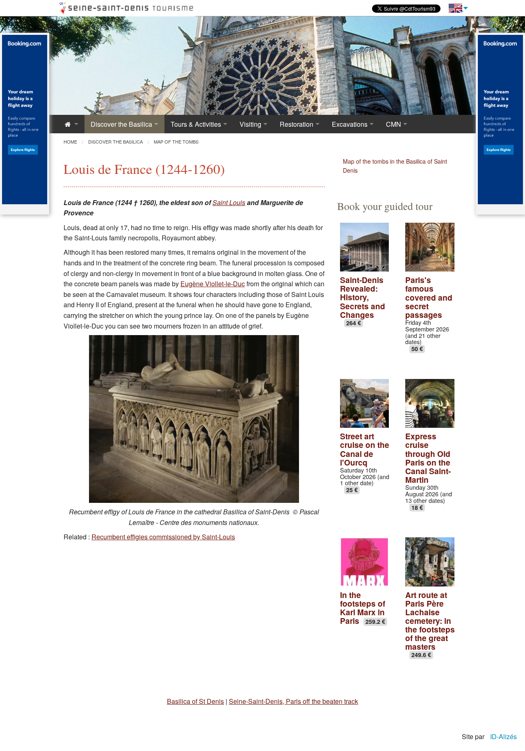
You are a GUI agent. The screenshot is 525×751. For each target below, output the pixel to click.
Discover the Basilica (121, 124)
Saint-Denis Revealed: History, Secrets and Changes (362, 297)
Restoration (296, 124)
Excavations (350, 124)
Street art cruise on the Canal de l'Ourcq (364, 449)
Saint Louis (228, 202)
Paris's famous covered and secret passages (428, 297)
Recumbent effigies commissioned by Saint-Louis (163, 536)
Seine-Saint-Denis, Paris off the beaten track (293, 701)
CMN (393, 124)
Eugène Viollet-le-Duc (212, 283)
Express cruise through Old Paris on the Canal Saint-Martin (428, 457)
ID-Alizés (503, 736)
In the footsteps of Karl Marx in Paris (362, 607)
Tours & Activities (196, 124)
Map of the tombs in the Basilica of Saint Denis (395, 165)
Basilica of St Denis (195, 701)
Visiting (250, 124)
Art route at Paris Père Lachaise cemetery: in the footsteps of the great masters (430, 621)
